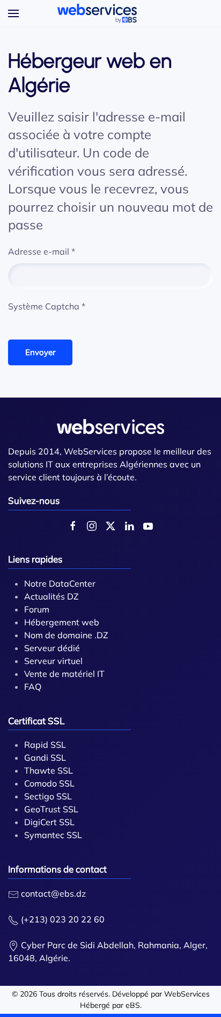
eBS (133, 1005)
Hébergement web (61, 622)
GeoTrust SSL (51, 809)
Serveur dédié (52, 648)
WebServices (187, 994)
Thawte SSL (48, 770)
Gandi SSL (45, 757)
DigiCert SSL (49, 822)
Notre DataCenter (59, 583)
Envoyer (40, 352)
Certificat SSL (36, 720)
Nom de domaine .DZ (66, 635)
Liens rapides (35, 559)
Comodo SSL (49, 783)
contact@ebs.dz (53, 893)
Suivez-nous (34, 500)
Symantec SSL (53, 835)
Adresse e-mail (41, 251)
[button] (13, 13)
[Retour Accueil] (97, 13)
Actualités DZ (51, 596)
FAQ (32, 686)
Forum (36, 609)
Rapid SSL (45, 744)
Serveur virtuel (53, 660)
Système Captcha (46, 306)
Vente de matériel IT (64, 673)
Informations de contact (57, 869)
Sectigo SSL (48, 796)
